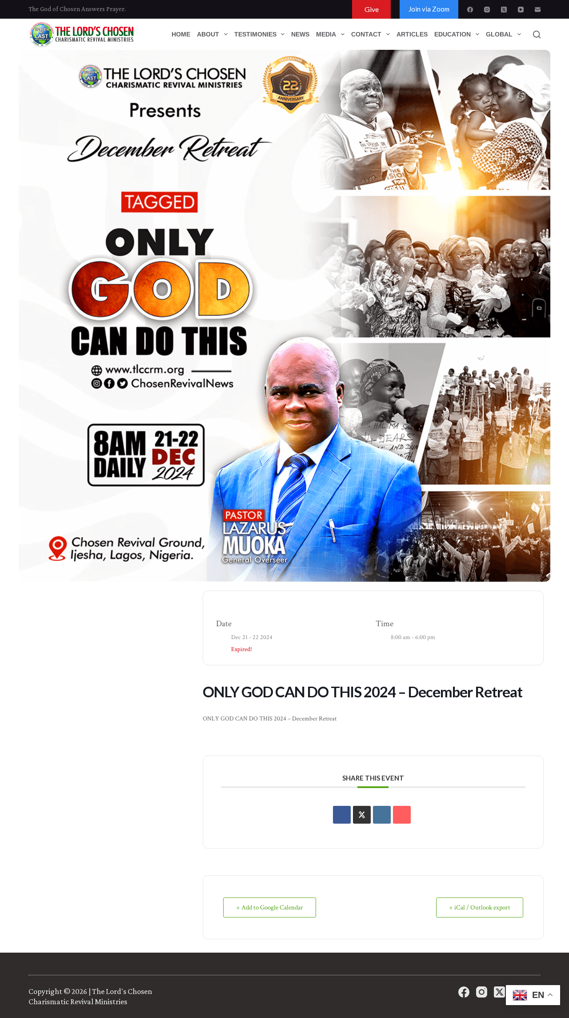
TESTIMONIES (255, 34)
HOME (181, 34)
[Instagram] (487, 9)
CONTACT (366, 34)
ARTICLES (412, 34)
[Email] (538, 9)
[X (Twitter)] (504, 9)
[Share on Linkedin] (382, 815)
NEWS (300, 34)
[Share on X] (362, 815)
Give (372, 9)
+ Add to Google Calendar (269, 907)
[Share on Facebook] (342, 815)
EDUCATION (452, 34)
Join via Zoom (429, 9)
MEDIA (326, 34)
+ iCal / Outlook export (479, 907)
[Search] (537, 34)
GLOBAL (499, 34)
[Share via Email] (402, 815)
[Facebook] (470, 9)
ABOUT (208, 34)
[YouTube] (521, 9)
